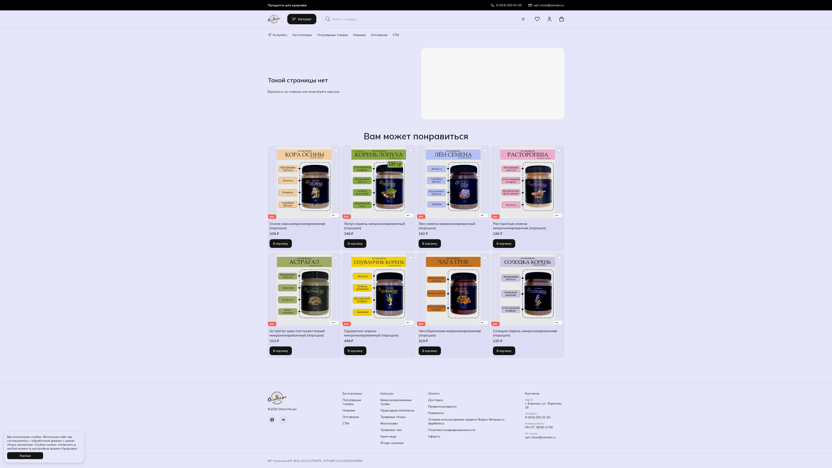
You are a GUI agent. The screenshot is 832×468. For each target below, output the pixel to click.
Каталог (305, 19)
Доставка (435, 400)
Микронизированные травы (396, 402)
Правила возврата (442, 406)
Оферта (434, 436)
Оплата (433, 393)
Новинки (359, 35)
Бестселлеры (302, 35)
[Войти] (549, 19)
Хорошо (25, 456)
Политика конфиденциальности (451, 430)
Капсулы (386, 393)
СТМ (396, 35)
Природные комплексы (397, 410)
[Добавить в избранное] (336, 150)
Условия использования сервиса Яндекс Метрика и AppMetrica (466, 421)
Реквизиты (436, 413)
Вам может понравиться (416, 136)
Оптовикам (379, 35)
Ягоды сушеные (392, 443)
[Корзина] (561, 19)
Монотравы (389, 423)
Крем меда (388, 436)
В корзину (280, 243)
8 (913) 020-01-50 (537, 417)
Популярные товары (332, 35)
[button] (537, 19)
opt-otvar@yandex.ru (540, 437)
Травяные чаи (390, 430)
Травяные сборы (393, 417)
